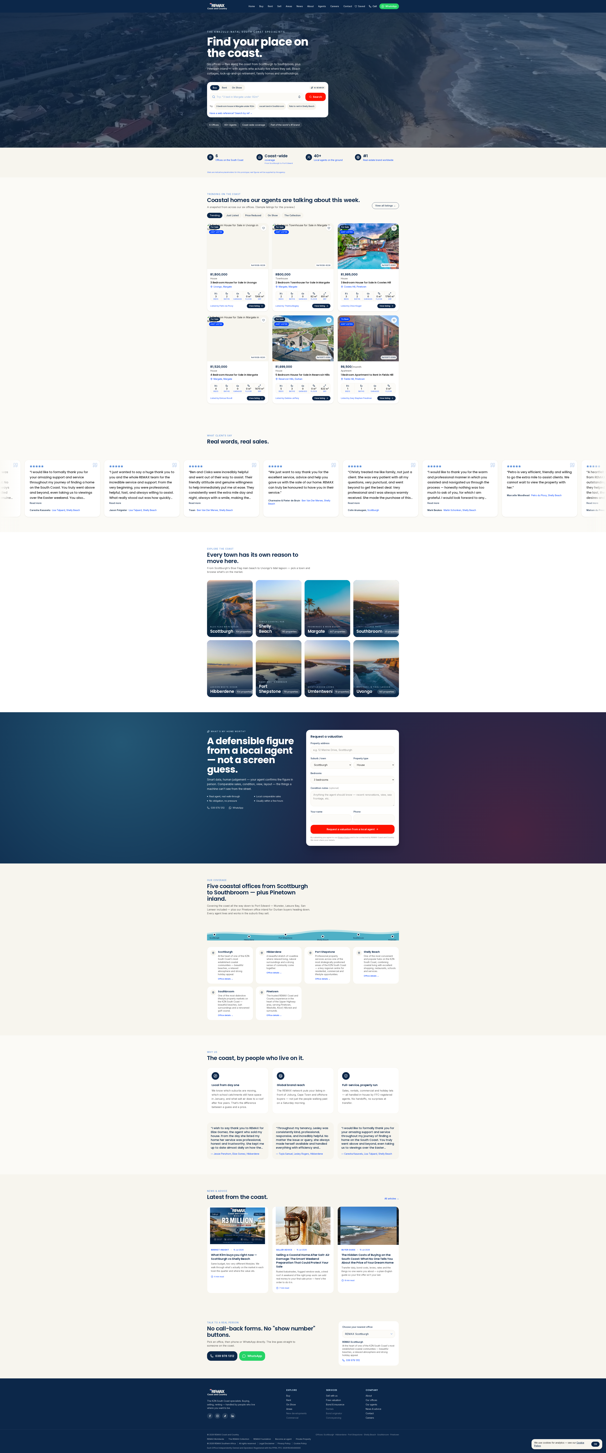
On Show (291, 1404)
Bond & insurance (335, 1404)
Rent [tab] (224, 87)
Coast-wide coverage (253, 124)
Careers (334, 6)
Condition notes (325, 788)
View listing (254, 306)
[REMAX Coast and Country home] (217, 6)
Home (252, 6)
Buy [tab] (215, 87)
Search (317, 96)
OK (595, 1444)
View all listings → (385, 205)
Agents (322, 6)
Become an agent (283, 1439)
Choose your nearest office (357, 1327)
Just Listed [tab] (232, 215)
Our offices (371, 1400)
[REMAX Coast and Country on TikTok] (225, 1416)
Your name (316, 811)
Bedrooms (316, 773)
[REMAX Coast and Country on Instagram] (217, 1416)
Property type (361, 758)
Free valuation (333, 1400)
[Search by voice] (299, 96)
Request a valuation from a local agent (351, 829)
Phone (357, 811)
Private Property (303, 1439)
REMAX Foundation (262, 1439)
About (310, 6)
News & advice (373, 1409)
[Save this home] (263, 228)
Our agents (371, 1404)
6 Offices (214, 124)
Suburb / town (318, 758)
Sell (279, 6)
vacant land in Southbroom (271, 106)
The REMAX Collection (238, 1439)
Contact (347, 6)
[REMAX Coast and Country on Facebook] (210, 1416)
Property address (320, 743)
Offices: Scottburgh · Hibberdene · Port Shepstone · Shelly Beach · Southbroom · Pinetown (357, 1434)
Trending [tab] (215, 215)
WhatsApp (254, 1356)
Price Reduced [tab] (253, 215)
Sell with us (332, 1395)
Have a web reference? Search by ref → (231, 113)
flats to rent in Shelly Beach (301, 106)
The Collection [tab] (292, 215)
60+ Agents (230, 124)
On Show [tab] (237, 87)
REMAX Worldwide (215, 1439)
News (300, 6)
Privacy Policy (344, 837)
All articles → (392, 1198)
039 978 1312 (218, 807)
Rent (270, 6)
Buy (261, 6)
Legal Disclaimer (266, 1443)
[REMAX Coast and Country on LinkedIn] (232, 1416)
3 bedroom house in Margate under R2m (235, 106)
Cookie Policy (300, 1443)
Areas (289, 6)
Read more (12, 503)
